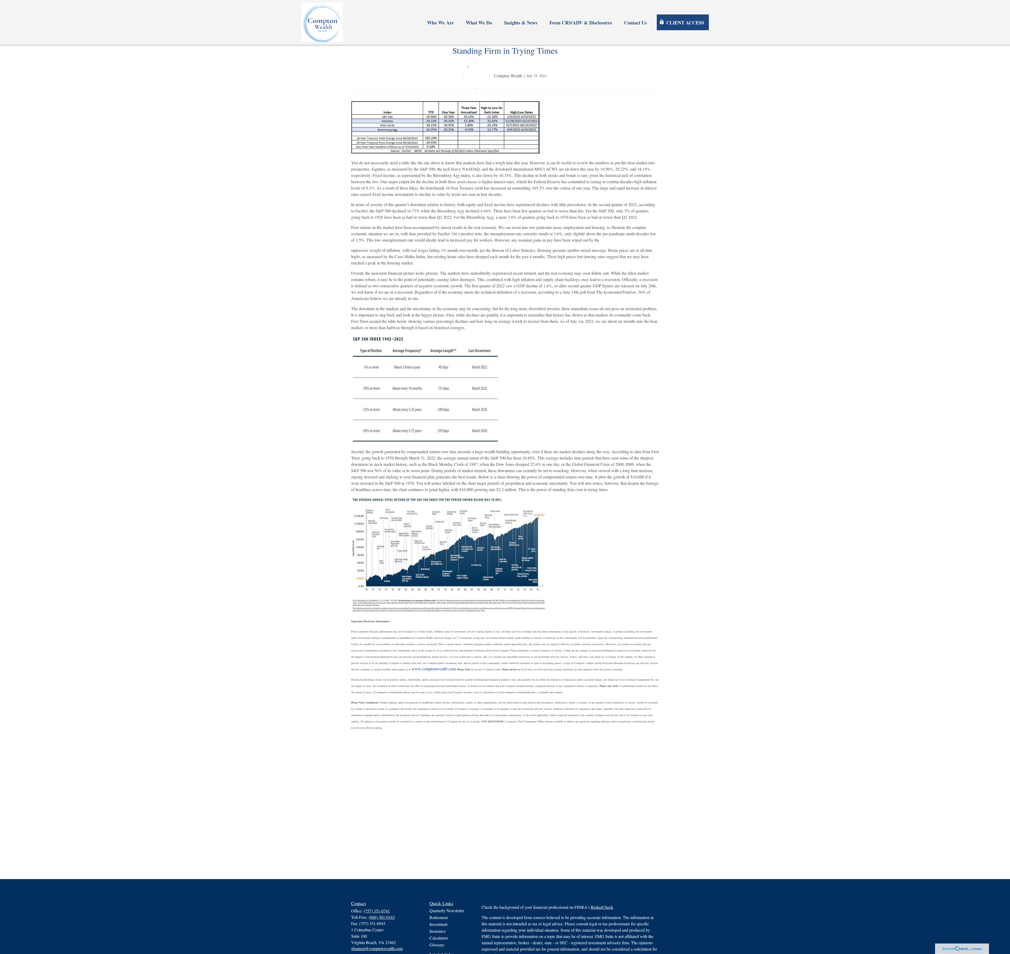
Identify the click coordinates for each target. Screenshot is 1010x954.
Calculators (439, 938)
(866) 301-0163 (382, 917)
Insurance (438, 931)
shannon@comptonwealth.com (377, 948)
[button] (440, 22)
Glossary (437, 944)
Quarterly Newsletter (447, 910)
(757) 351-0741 (377, 911)
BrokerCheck (602, 907)
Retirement (439, 917)
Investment (438, 924)
